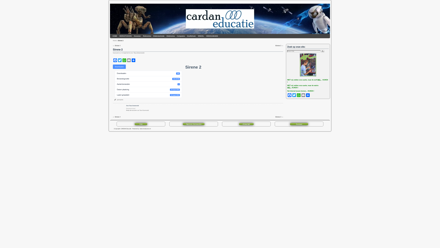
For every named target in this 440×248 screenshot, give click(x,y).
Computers (181, 36)
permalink (120, 100)
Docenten (137, 36)
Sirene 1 (117, 45)
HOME (115, 36)
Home (115, 40)
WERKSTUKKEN (125, 36)
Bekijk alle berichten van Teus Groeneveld (137, 110)
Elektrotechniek (158, 36)
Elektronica (171, 36)
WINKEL (201, 36)
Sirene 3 (279, 45)
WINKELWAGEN (212, 36)
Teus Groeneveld (139, 53)
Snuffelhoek (191, 36)
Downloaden (119, 67)
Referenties (147, 36)
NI (288, 80)
